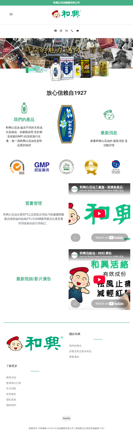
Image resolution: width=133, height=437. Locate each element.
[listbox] (98, 351)
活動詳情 (108, 145)
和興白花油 (13, 127)
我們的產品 (24, 119)
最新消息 (109, 132)
